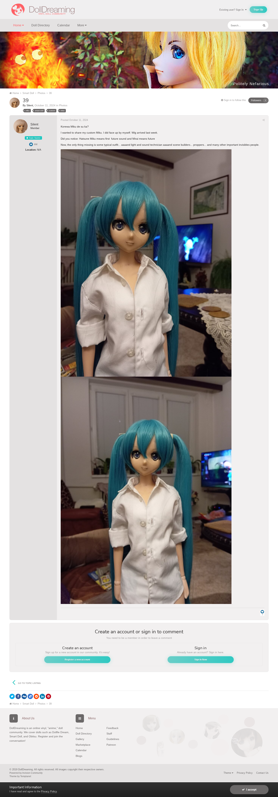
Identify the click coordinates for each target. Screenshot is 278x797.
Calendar (63, 25)
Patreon (111, 744)
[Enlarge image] (146, 262)
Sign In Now (200, 659)
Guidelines (112, 739)
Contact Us (262, 772)
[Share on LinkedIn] (42, 696)
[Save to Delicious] (30, 696)
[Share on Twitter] (12, 696)
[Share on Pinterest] (48, 696)
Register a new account (77, 659)
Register (43, 736)
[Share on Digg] (24, 696)
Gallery (80, 739)
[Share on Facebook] (18, 696)
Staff (109, 733)
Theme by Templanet (20, 776)
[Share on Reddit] (36, 696)
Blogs (79, 755)
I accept (250, 789)
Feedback (112, 728)
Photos (63, 105)
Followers (256, 100)
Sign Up (258, 9)
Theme (228, 772)
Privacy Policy (245, 772)
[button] (264, 60)
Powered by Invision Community (26, 773)
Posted (74, 120)
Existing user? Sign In (232, 9)
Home (79, 728)
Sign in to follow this (235, 100)
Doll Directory (40, 25)
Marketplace (83, 744)
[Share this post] (263, 120)
